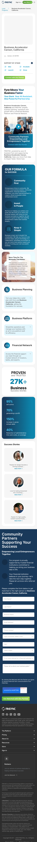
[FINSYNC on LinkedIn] (3, 714)
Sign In (18, 2)
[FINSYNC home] (7, 2)
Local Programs (5, 9)
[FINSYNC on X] (11, 714)
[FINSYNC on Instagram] (15, 714)
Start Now (26, 2)
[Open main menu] (34, 2)
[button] (18, 731)
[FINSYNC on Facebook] (7, 714)
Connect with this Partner (14, 77)
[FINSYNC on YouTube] (18, 714)
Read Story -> (19, 468)
